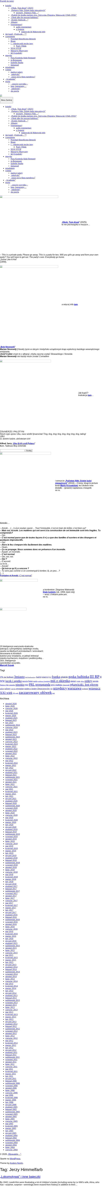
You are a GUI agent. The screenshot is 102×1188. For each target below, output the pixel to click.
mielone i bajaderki (44, 681)
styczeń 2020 (10, 827)
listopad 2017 (11, 889)
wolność (85, 689)
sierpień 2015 (11, 948)
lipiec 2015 (10, 950)
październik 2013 (12, 1000)
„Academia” (10, 79)
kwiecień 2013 (11, 1014)
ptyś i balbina (56, 685)
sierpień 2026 (11, 704)
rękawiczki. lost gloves (84, 684)
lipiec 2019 (10, 841)
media (35, 681)
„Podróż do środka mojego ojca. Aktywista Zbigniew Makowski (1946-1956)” (44, 15)
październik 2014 (12, 972)
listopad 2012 (11, 1026)
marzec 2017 (10, 908)
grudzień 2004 (11, 1135)
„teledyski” (15, 74)
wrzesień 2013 (11, 1002)
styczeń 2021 (10, 798)
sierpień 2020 (11, 810)
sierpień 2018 (11, 867)
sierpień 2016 (11, 924)
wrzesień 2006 (11, 1086)
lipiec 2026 (10, 706)
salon (2, 689)
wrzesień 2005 (11, 1114)
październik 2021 (12, 777)
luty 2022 (9, 768)
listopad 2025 (11, 720)
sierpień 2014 (11, 976)
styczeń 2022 (10, 770)
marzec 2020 (10, 822)
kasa (30, 681)
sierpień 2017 (11, 896)
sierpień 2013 (11, 1005)
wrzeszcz (94, 688)
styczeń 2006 (10, 1105)
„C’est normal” (16, 575)
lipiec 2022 (10, 756)
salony (7, 688)
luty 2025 (9, 723)
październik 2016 (12, 919)
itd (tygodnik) (16, 53)
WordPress (15, 1159)
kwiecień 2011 (11, 1071)
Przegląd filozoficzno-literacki (23, 39)
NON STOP (16, 48)
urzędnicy (60, 688)
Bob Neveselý (8, 347)
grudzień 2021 (11, 772)
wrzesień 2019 (11, 836)
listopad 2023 (11, 734)
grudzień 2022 (11, 749)
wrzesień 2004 (11, 1142)
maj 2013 (9, 1012)
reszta (7, 81)
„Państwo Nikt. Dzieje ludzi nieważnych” (28, 10)
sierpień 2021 (11, 782)
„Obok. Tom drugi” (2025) (22, 8)
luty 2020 (9, 825)
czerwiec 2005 (11, 1121)
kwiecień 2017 (11, 905)
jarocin (25, 681)
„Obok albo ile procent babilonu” (25, 17)
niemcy (73, 681)
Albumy (14, 22)
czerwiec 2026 (11, 708)
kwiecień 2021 (11, 791)
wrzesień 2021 (11, 779)
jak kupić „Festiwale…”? (15, 34)
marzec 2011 (10, 1074)
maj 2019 (9, 846)
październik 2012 (12, 1029)
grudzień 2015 (11, 943)
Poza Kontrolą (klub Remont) (23, 58)
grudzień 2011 (11, 1052)
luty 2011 (9, 1076)
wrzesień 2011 (11, 1059)
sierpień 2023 (11, 739)
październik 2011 (12, 1057)
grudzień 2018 (11, 858)
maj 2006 (9, 1095)
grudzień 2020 (11, 801)
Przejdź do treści (7, 1)
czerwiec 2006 (11, 1093)
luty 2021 (9, 796)
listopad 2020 (11, 803)
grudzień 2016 (11, 915)
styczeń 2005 (10, 1133)
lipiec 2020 (10, 813)
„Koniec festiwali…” (19, 20)
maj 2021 (9, 789)
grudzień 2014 (11, 967)
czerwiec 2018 (11, 872)
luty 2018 (9, 881)
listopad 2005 (11, 1109)
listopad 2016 (11, 917)
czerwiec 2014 (11, 981)
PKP (26, 685)
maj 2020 (9, 817)
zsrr (53, 693)
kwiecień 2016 (11, 934)
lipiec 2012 (10, 1036)
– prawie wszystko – (19, 84)
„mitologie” (15, 89)
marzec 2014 (10, 988)
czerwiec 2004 (11, 1150)
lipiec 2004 (10, 1147)
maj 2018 (9, 874)
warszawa (74, 688)
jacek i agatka (13, 681)
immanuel (15, 65)
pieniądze (12, 685)
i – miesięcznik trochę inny (22, 43)
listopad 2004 (11, 1138)
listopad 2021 (11, 775)
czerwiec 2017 (11, 900)
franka (56, 676)
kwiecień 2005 (11, 1126)
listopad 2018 (11, 860)
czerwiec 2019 (11, 844)
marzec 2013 (10, 1017)
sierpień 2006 (11, 1088)
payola (95, 681)
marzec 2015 (10, 960)
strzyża (13, 689)
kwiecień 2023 (11, 744)
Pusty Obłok (21, 46)
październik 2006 (12, 1083)
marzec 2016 (10, 936)
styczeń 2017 (10, 912)
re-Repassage (16, 60)
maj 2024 (9, 730)
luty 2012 (9, 1048)
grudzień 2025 (11, 718)
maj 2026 (9, 711)
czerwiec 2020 (11, 815)
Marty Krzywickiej (69, 485)
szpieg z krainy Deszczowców (37, 688)
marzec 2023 (10, 746)
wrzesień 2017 (11, 893)
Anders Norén (16, 1163)
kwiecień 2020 (11, 820)
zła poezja (15, 91)
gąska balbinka (78, 677)
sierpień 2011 (10, 1062)
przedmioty (10, 67)
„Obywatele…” (14, 1154)
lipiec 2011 (9, 1064)
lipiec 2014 (10, 979)
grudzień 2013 (11, 995)
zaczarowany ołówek (35, 692)
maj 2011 (9, 1069)
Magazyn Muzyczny (19, 51)
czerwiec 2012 (11, 1038)
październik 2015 (12, 946)
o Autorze (20, 29)
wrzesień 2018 (11, 865)
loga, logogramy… (18, 86)
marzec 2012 (10, 1045)
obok (78, 681)
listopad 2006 (11, 1081)
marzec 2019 (10, 851)
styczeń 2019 (10, 855)
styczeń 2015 (10, 965)
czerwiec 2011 (11, 1067)
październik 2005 (12, 1112)
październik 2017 (12, 891)
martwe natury (17, 72)
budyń (38, 677)
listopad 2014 (11, 969)
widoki (8, 70)
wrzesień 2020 (11, 808)
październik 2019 (12, 834)
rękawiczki (66, 685)
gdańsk (64, 677)
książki (8, 5)
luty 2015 (9, 962)
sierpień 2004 (11, 1145)
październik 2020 (12, 806)
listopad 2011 (10, 1055)
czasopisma (10, 36)
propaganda (42, 684)
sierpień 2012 (11, 1033)
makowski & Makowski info (33, 32)
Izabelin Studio (17, 62)
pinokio (20, 684)
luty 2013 (9, 1019)
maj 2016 (9, 931)
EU (50, 677)
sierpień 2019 (11, 839)
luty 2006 (9, 1102)
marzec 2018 (10, 879)
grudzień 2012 (11, 1024)
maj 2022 (9, 760)
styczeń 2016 (10, 941)
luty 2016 (9, 938)
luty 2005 (9, 1131)
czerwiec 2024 (11, 727)
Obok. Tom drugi (70, 222)
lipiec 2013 (10, 1007)
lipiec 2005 (10, 1119)
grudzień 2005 (11, 1107)
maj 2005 (9, 1123)
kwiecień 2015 (11, 957)
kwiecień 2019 (11, 848)
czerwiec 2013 (11, 1010)
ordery (88, 681)
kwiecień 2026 (11, 713)
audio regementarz (23, 27)
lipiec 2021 (10, 784)
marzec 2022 (10, 765)
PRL (32, 684)
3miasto (19, 676)
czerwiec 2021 (11, 787)
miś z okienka (60, 681)
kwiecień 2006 (11, 1097)
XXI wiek (6, 692)
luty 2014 (9, 991)
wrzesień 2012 (11, 1031)
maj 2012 (9, 1040)
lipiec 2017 (10, 898)
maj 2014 (9, 984)
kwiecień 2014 (11, 986)
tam (90, 395)
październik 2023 (12, 737)
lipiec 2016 (10, 927)
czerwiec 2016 (11, 929)
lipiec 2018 (10, 870)
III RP (94, 676)
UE (51, 689)
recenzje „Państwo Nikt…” (27, 13)
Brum (13, 41)
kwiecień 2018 (11, 877)
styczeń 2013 (10, 1021)
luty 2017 (9, 910)
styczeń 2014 (10, 993)
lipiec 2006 (10, 1090)
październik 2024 (12, 725)
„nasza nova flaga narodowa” (23, 77)
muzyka (8, 55)
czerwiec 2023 (11, 742)
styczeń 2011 (10, 1078)
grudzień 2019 (11, 829)
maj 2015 (9, 955)
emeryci (45, 677)
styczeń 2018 (10, 884)
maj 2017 (9, 903)
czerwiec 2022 (11, 758)
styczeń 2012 (10, 1050)
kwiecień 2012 (11, 1043)
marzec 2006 (10, 1100)
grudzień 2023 (11, 732)
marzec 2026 (10, 715)
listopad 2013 (11, 998)
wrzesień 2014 (11, 974)
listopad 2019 (11, 832)
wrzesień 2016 (11, 922)
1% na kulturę (7, 677)
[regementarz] (16, 24)
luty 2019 (9, 853)
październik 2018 (12, 863)
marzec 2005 (10, 1128)
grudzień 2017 (11, 886)
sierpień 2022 (11, 753)
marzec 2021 (10, 794)
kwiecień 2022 (11, 763)
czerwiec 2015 (11, 953)
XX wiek (15, 693)
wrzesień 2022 (11, 751)
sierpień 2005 (11, 1116)
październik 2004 (12, 1140)
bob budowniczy (30, 677)
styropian (20, 689)
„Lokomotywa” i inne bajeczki (20, 1176)
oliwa (82, 681)
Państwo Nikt (4, 685)
